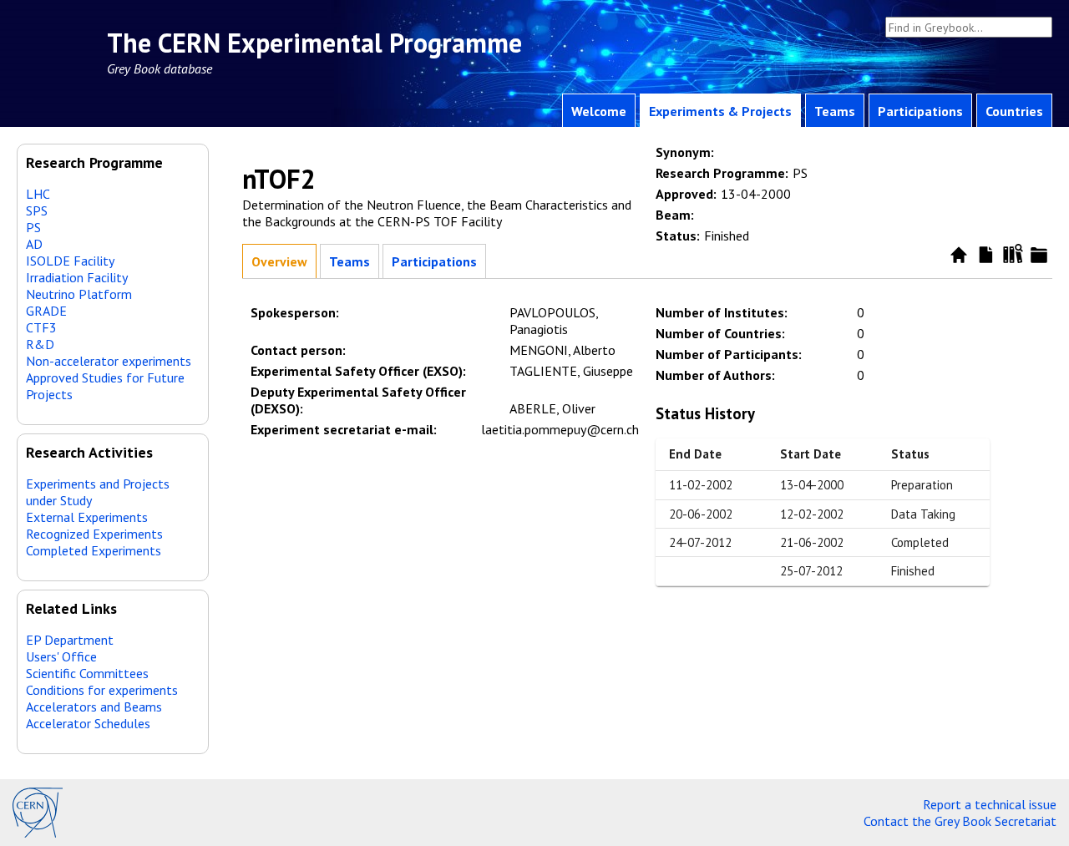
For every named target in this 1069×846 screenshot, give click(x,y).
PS (33, 227)
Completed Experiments (93, 550)
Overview (279, 261)
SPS (37, 210)
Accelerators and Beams (94, 706)
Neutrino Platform (79, 294)
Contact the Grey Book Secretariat (960, 821)
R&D (40, 344)
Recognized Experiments (94, 533)
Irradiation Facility (77, 277)
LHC (38, 193)
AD (34, 244)
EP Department (70, 639)
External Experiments (87, 517)
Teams (834, 111)
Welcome (598, 111)
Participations (920, 111)
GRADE (46, 310)
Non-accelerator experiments (108, 360)
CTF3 (41, 327)
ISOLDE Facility (70, 260)
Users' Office (61, 656)
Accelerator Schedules (88, 723)
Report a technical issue (989, 804)
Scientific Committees (87, 673)
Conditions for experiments (102, 689)
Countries (1014, 111)
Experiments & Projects (720, 111)
